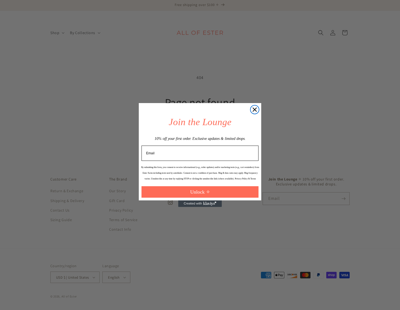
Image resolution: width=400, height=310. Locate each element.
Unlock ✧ (200, 192)
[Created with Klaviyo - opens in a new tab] (200, 203)
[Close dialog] (254, 109)
